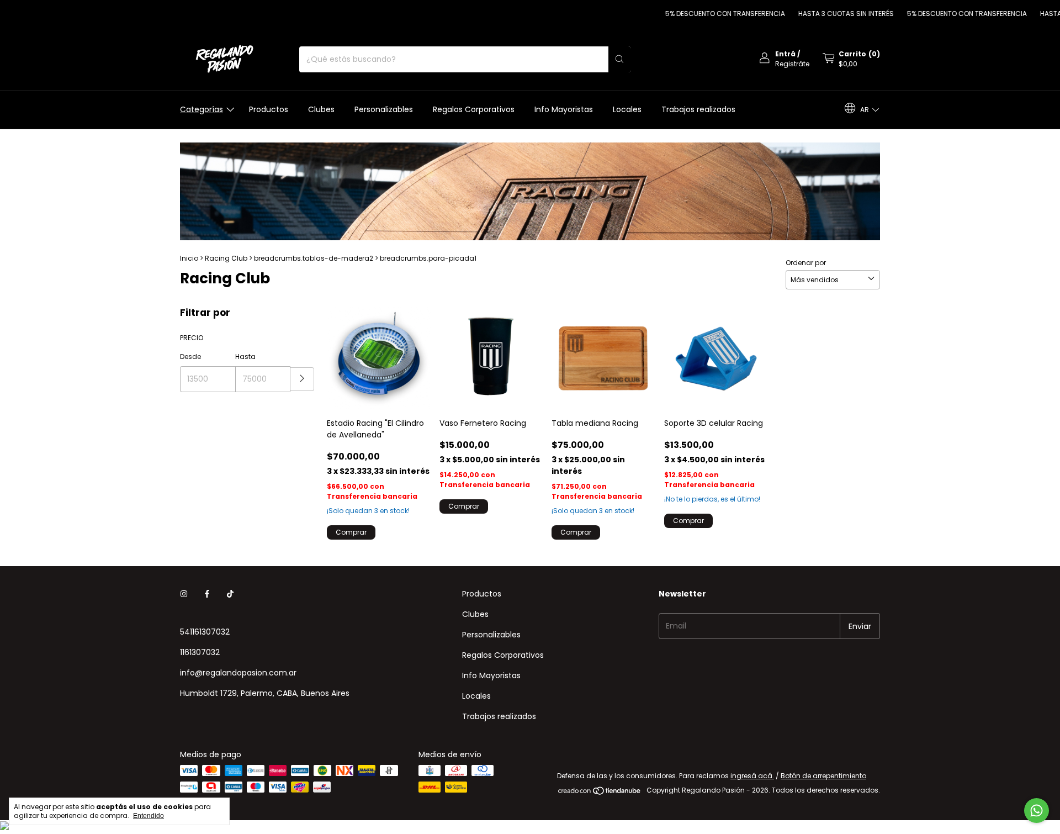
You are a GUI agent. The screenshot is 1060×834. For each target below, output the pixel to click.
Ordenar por (806, 262)
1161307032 (200, 652)
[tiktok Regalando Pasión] (230, 594)
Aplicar (302, 379)
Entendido (148, 816)
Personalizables (383, 109)
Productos (268, 109)
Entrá (785, 54)
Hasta (245, 356)
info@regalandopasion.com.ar (238, 672)
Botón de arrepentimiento (823, 775)
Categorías (201, 109)
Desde (190, 356)
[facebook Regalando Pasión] (207, 594)
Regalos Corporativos (474, 109)
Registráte (792, 63)
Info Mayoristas (563, 109)
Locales (627, 109)
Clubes (321, 109)
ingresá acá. (752, 775)
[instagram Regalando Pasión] (184, 594)
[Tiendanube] (600, 793)
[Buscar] (619, 59)
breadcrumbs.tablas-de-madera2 (313, 258)
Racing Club (226, 258)
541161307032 (205, 631)
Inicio (189, 258)
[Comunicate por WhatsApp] (1036, 810)
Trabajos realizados (698, 109)
